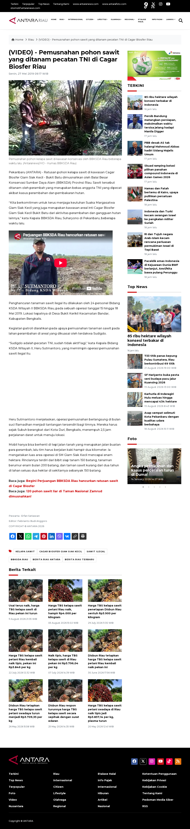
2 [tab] (149, 487)
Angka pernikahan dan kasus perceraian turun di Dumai (152, 470)
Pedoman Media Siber (157, 799)
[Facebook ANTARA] (146, 4)
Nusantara (16, 806)
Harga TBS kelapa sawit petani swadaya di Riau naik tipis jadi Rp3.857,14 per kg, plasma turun (105, 713)
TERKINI (135, 85)
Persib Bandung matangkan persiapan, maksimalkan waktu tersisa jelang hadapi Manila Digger (160, 123)
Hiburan (103, 793)
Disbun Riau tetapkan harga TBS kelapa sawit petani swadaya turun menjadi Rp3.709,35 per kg (25, 713)
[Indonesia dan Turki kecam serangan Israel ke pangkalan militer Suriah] (134, 216)
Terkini (14, 4)
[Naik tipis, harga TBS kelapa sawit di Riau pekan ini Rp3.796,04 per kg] (65, 640)
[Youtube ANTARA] (168, 4)
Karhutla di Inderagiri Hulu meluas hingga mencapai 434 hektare (160, 397)
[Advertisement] (65, 386)
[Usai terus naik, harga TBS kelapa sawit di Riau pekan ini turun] (26, 590)
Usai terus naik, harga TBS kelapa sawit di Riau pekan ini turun (24, 609)
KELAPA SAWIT (25, 551)
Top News (43, 4)
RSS (145, 806)
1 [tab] (143, 487)
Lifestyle (102, 19)
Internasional (75, 19)
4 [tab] (160, 487)
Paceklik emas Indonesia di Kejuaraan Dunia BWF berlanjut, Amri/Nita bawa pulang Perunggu (161, 266)
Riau (62, 19)
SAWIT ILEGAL (96, 551)
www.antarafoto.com (114, 4)
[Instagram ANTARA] (160, 4)
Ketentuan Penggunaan (159, 773)
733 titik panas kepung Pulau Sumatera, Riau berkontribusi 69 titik (160, 359)
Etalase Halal (142, 21)
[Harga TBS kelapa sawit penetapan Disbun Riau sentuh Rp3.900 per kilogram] (105, 590)
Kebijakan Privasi (154, 780)
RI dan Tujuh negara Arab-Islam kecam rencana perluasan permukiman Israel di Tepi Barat (159, 242)
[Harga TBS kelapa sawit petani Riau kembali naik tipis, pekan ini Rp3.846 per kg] (26, 640)
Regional (129, 19)
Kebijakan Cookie (154, 786)
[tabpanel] (154, 466)
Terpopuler (28, 4)
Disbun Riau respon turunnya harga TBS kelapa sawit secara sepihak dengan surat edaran (63, 713)
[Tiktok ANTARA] (146, 6)
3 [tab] (154, 487)
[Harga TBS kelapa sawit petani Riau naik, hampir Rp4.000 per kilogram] (65, 590)
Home (19, 39)
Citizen (89, 19)
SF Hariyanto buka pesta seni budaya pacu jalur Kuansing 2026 (161, 378)
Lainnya (169, 19)
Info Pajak (157, 19)
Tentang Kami (61, 4)
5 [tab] (165, 487)
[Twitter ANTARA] (153, 4)
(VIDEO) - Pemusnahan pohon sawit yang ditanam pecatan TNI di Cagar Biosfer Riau (96, 39)
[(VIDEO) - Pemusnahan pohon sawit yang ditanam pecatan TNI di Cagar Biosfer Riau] (154, 314)
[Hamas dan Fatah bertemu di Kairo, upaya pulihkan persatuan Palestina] (134, 194)
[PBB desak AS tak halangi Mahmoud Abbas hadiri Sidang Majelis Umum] (134, 148)
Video (13, 799)
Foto (132, 439)
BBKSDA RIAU (19, 559)
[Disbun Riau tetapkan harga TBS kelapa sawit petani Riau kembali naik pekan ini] (105, 640)
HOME (53, 19)
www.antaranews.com (86, 4)
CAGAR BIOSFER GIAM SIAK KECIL (60, 551)
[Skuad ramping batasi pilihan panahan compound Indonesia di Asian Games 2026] (134, 171)
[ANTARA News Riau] (29, 20)
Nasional (104, 806)
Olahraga (115, 19)
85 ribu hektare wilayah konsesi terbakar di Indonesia (161, 100)
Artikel (102, 799)
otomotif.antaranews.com (25, 8)
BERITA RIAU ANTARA (46, 559)
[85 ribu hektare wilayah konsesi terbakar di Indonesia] (134, 102)
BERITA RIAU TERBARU (79, 559)
